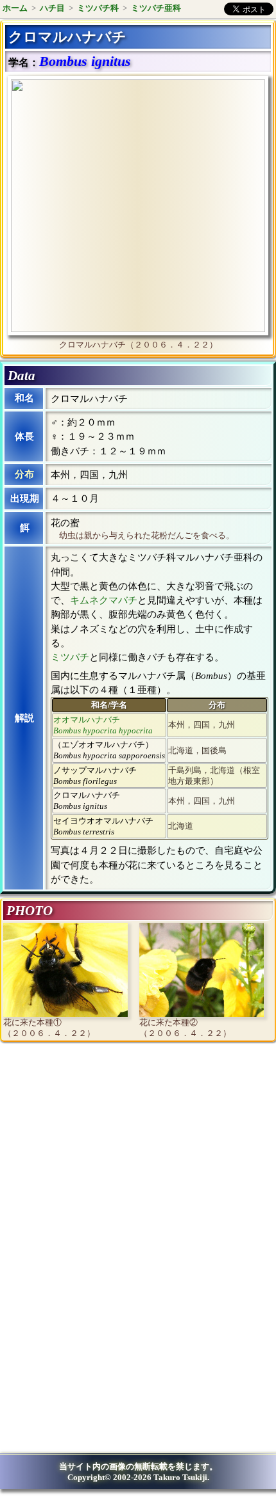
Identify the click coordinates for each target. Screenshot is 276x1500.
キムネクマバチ (103, 600)
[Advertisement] (113, 1157)
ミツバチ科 (98, 8)
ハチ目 (52, 8)
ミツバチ (70, 657)
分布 (24, 474)
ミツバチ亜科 (156, 8)
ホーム (15, 8)
